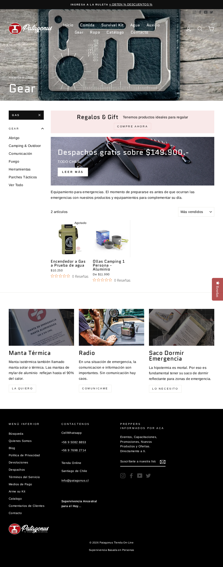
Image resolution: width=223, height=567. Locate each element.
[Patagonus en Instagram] (122, 475)
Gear (79, 32)
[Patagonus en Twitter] (148, 475)
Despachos (17, 469)
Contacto (140, 32)
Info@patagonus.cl (75, 480)
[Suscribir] (163, 462)
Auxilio (153, 25)
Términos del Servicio (24, 477)
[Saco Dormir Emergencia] (181, 327)
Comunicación (20, 153)
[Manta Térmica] (41, 327)
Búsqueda (16, 433)
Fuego (14, 161)
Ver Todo (16, 185)
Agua (135, 25)
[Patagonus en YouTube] (139, 475)
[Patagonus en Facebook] (131, 475)
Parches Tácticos (23, 177)
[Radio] (111, 327)
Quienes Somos (20, 441)
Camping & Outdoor (25, 146)
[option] (111, 4)
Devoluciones (18, 462)
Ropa (95, 32)
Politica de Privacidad (24, 455)
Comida (87, 25)
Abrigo (14, 138)
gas (16, 115)
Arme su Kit (17, 491)
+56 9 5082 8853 (73, 442)
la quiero (22, 388)
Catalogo (15, 498)
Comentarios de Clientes (26, 505)
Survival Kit (112, 25)
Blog (12, 448)
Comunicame (95, 388)
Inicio (68, 25)
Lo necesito (165, 388)
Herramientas (20, 169)
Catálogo (115, 32)
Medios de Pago (20, 484)
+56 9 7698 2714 (73, 450)
